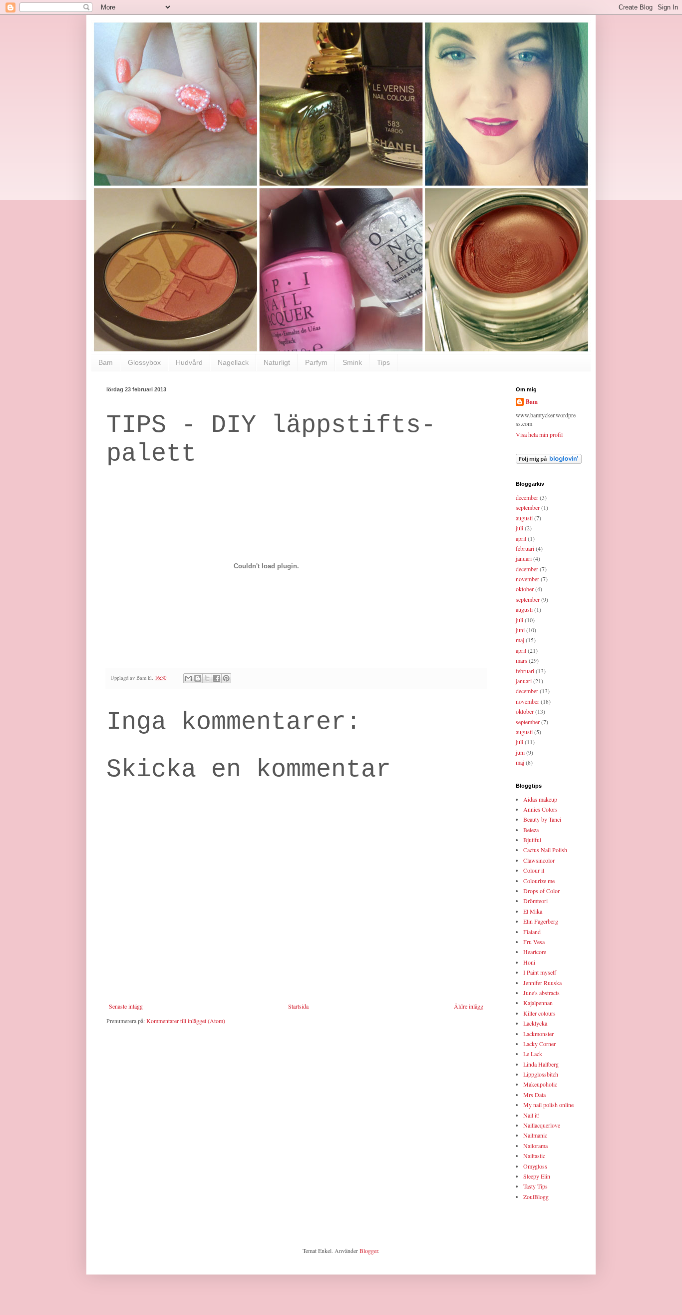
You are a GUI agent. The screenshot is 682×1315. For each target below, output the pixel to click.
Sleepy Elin (536, 1176)
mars (521, 660)
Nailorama (535, 1146)
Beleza (531, 830)
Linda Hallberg (541, 1064)
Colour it (533, 870)
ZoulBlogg (536, 1197)
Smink (352, 362)
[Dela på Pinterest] (226, 678)
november (527, 579)
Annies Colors (540, 809)
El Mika (532, 911)
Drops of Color (541, 891)
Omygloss (535, 1166)
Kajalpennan (538, 1003)
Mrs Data (534, 1095)
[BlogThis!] (198, 678)
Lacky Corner (539, 1044)
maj (520, 640)
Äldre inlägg (468, 1006)
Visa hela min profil (539, 434)
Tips (383, 362)
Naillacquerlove (541, 1125)
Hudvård (189, 362)
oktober (525, 589)
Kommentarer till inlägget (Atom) (185, 1021)
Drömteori (535, 901)
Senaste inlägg (126, 1006)
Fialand (532, 932)
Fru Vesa (534, 942)
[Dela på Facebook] (217, 678)
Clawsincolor (539, 860)
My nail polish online (548, 1105)
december (527, 497)
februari (525, 548)
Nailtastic (534, 1156)
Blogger (368, 1251)
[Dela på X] (207, 678)
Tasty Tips (535, 1186)
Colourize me (539, 881)
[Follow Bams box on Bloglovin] (549, 461)
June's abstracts (541, 993)
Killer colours (539, 1013)
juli (519, 528)
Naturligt (277, 362)
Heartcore (534, 952)
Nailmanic (535, 1135)
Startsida (298, 1006)
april (521, 538)
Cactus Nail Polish (545, 850)
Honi (529, 962)
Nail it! (531, 1115)
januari (524, 558)
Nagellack (233, 362)
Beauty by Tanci (542, 819)
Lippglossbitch (540, 1074)
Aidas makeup (540, 799)
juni (520, 630)
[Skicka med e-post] (188, 678)
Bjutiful (532, 840)
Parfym (316, 362)
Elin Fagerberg (540, 921)
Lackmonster (538, 1034)
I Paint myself (539, 972)
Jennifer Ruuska (542, 983)
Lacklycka (535, 1023)
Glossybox (144, 362)
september (528, 507)
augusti (524, 518)
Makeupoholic (540, 1084)
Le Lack (532, 1054)
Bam (105, 362)
